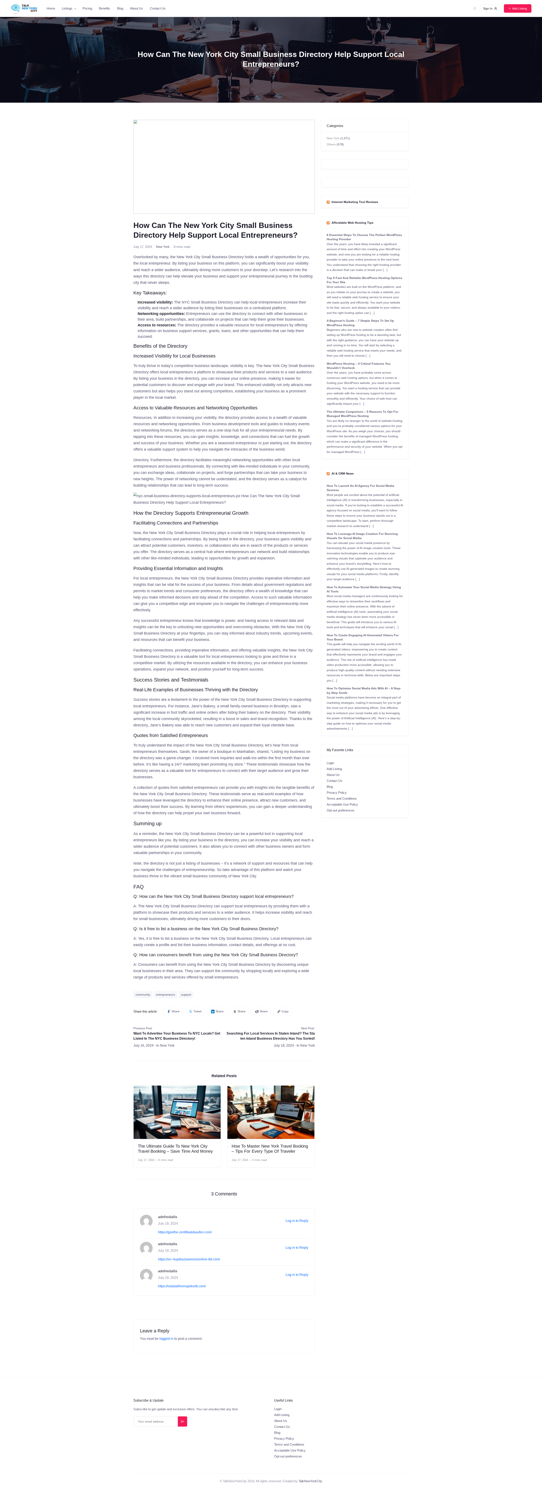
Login (330, 763)
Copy (285, 1011)
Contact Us (158, 8)
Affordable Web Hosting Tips (352, 222)
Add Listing (334, 769)
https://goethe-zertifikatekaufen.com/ (185, 1232)
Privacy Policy (337, 792)
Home (51, 8)
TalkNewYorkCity (310, 1481)
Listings (67, 8)
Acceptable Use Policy (342, 804)
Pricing (87, 8)
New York (163, 246)
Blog (120, 8)
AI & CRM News (343, 473)
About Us (136, 8)
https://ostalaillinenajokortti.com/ (182, 1286)
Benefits (104, 8)
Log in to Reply (297, 1221)
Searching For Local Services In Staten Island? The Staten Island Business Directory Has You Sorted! (271, 1036)
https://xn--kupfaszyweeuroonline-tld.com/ (189, 1259)
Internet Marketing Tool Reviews (355, 202)
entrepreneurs (165, 994)
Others (331, 144)
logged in (166, 1338)
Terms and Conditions (342, 798)
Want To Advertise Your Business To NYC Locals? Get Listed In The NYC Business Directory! (176, 1036)
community (143, 994)
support (186, 994)
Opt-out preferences (340, 810)
